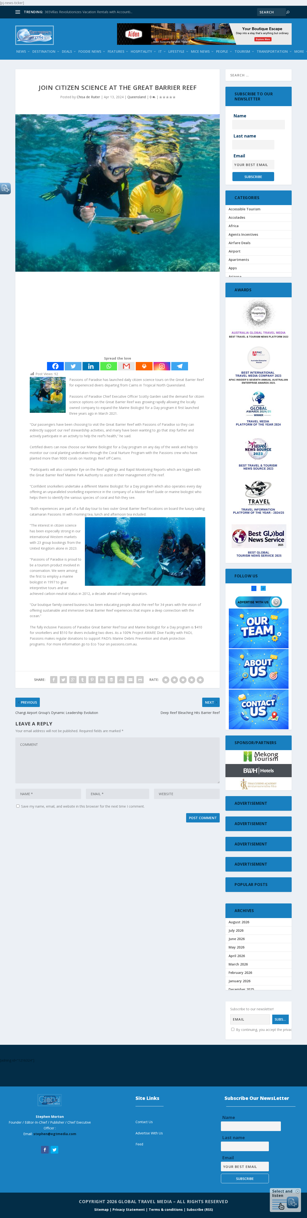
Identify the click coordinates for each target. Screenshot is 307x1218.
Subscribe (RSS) (200, 1209)
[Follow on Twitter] (54, 1150)
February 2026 (240, 972)
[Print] (144, 366)
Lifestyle (176, 52)
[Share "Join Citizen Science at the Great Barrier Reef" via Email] (130, 679)
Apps (233, 268)
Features (116, 52)
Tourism (242, 52)
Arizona (235, 276)
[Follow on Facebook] (45, 1150)
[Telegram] (179, 366)
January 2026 (239, 981)
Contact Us (144, 1122)
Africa (234, 226)
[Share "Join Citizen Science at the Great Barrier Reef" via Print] (140, 679)
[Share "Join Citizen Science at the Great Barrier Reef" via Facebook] (54, 679)
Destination (43, 52)
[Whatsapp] (108, 366)
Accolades (237, 217)
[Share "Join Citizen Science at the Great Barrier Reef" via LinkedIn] (101, 679)
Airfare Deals (239, 243)
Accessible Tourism (244, 209)
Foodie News (89, 52)
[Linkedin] (91, 366)
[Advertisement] (117, 314)
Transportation (272, 52)
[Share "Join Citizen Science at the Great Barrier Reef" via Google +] (73, 679)
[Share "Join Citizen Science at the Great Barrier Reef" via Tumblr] (82, 679)
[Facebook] (55, 366)
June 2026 (237, 938)
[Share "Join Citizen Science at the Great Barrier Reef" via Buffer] (111, 679)
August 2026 (239, 922)
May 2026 (236, 947)
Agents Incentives (243, 234)
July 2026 (236, 930)
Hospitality (141, 52)
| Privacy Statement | (129, 1209)
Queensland (136, 97)
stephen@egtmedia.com (54, 1134)
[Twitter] (73, 366)
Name (239, 116)
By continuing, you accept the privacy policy (269, 1029)
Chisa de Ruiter (88, 97)
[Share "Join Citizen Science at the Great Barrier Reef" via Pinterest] (92, 679)
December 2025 (241, 989)
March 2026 (238, 964)
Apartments (239, 259)
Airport (235, 251)
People (222, 52)
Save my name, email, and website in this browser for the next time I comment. (83, 806)
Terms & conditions (166, 1209)
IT (160, 52)
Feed (139, 1144)
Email (239, 156)
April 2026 (237, 956)
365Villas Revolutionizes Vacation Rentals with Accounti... (88, 12)
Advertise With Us (149, 1133)
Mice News (200, 52)
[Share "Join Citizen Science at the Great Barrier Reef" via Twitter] (63, 679)
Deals (67, 52)
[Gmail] (126, 366)
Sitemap (102, 1209)
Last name (244, 136)
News (21, 52)
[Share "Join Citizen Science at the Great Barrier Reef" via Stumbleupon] (121, 679)
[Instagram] (162, 366)
